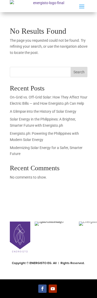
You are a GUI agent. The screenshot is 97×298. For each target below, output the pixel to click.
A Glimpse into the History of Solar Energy (43, 111)
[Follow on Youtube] (53, 289)
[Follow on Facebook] (42, 289)
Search (79, 72)
